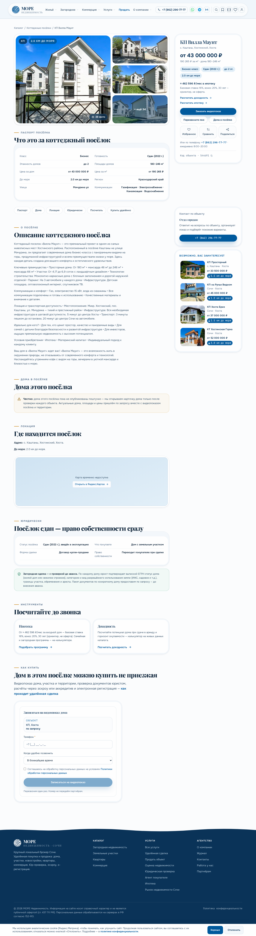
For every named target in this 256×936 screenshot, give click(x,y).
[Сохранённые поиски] (223, 10)
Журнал (202, 853)
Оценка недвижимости (159, 865)
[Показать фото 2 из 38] (140, 49)
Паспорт (22, 210)
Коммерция (89, 9)
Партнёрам (204, 871)
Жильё (49, 9)
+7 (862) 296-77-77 (214, 142)
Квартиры (99, 859)
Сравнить (208, 134)
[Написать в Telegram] (200, 10)
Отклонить (234, 930)
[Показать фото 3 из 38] (140, 79)
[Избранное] (235, 10)
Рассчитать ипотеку (192, 102)
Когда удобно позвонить (38, 753)
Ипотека (150, 883)
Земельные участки (105, 853)
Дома (38, 210)
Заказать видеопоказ (208, 111)
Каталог (18, 28)
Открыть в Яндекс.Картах (90, 484)
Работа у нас (205, 865)
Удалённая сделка (156, 853)
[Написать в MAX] (207, 10)
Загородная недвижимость (110, 847)
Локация (54, 210)
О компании (140, 9)
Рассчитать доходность (194, 97)
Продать (124, 9)
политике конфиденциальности (119, 931)
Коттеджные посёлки (39, 28)
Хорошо (215, 930)
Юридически (74, 210)
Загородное (67, 9)
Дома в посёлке (222, 119)
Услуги (107, 9)
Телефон (29, 737)
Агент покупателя (156, 877)
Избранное (189, 134)
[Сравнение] (229, 10)
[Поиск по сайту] (216, 10)
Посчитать (96, 210)
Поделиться (227, 134)
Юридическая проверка (160, 871)
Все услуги (152, 847)
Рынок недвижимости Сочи (162, 889)
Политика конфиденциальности (222, 908)
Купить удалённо (121, 210)
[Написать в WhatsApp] (192, 10)
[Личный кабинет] (242, 10)
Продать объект (155, 859)
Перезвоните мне (193, 119)
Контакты (203, 859)
